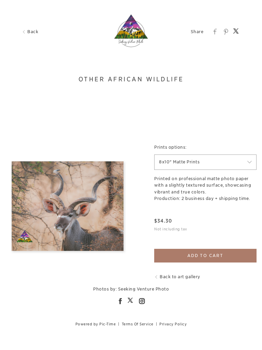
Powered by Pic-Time (95, 324)
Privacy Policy (173, 324)
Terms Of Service (138, 324)
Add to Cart (205, 255)
